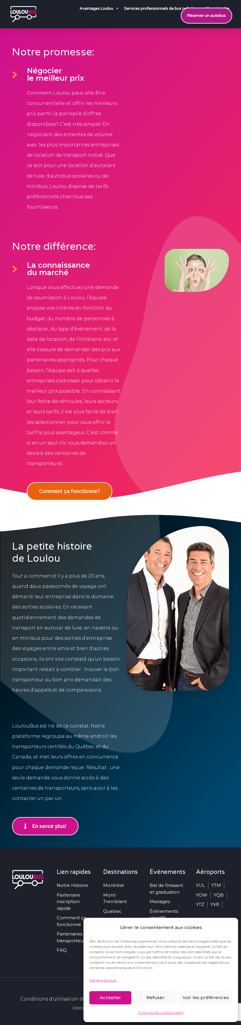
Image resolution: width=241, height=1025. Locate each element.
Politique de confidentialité (160, 1012)
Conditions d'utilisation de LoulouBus (66, 999)
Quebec (112, 911)
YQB (219, 895)
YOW (201, 895)
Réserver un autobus (206, 15)
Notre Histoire (72, 885)
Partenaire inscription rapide (68, 901)
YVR (214, 904)
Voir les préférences (206, 997)
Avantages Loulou (96, 8)
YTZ (200, 904)
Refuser (155, 997)
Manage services (102, 980)
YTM (216, 885)
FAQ (62, 950)
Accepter (110, 997)
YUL (200, 885)
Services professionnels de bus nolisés (159, 8)
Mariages (160, 901)
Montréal (113, 885)
